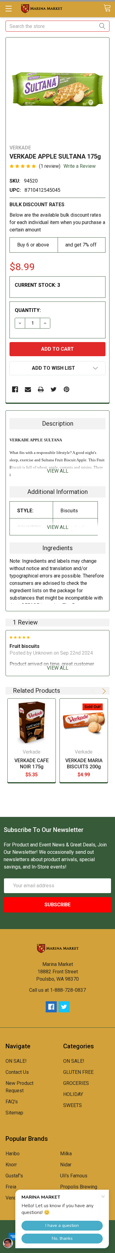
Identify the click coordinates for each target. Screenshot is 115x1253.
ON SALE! (16, 1061)
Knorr (11, 1165)
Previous (93, 691)
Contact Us (17, 1072)
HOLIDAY (73, 1094)
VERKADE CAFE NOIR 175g (31, 764)
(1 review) (49, 166)
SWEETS (72, 1105)
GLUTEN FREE (78, 1072)
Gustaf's (14, 1176)
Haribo (13, 1153)
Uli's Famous (73, 1176)
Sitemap (14, 1113)
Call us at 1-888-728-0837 (57, 990)
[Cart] (109, 8)
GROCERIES (76, 1083)
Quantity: (28, 310)
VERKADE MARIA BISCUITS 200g (83, 764)
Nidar (65, 1165)
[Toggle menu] (8, 8)
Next (103, 691)
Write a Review (79, 166)
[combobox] (57, 26)
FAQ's (12, 1102)
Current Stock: (37, 285)
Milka (66, 1153)
